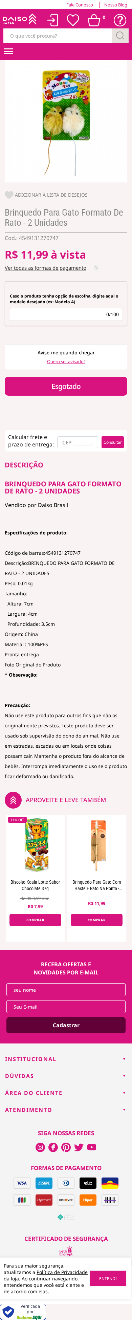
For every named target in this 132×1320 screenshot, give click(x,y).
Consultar (113, 442)
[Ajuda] (120, 20)
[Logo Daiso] (19, 20)
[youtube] (91, 1147)
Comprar (35, 920)
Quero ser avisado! (66, 361)
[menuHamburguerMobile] (8, 51)
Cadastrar (66, 1025)
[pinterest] (66, 1147)
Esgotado (66, 386)
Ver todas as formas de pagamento (45, 267)
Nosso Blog (115, 5)
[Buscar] (120, 35)
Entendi (108, 1278)
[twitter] (79, 1147)
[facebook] (40, 1147)
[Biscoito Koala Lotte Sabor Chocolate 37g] (35, 845)
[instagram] (53, 1147)
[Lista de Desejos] (73, 20)
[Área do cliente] (53, 20)
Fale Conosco (79, 5)
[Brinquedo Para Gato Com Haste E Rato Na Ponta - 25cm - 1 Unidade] (96, 845)
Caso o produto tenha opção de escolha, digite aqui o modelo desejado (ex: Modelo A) (64, 299)
